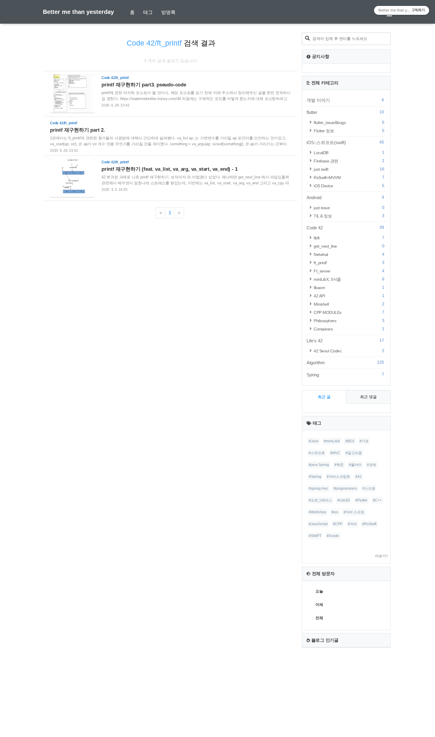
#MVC (335, 453)
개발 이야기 (345, 100)
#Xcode (333, 536)
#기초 (364, 441)
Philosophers (349, 320)
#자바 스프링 (354, 512)
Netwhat (349, 254)
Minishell (349, 304)
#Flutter (361, 500)
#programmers (345, 488)
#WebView (317, 512)
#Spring (315, 477)
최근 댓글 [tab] (368, 397)
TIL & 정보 (349, 215)
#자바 (352, 524)
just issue (349, 207)
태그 (148, 12)
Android (345, 197)
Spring (345, 374)
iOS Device (349, 185)
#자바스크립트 (338, 477)
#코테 (371, 465)
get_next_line (349, 246)
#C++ (377, 500)
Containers (349, 328)
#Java (313, 441)
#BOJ (349, 441)
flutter (345, 112)
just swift (349, 169)
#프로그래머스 (320, 500)
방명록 (168, 12)
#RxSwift (369, 524)
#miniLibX (332, 441)
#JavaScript (318, 524)
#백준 (339, 465)
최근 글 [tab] (324, 397)
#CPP (337, 524)
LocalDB (349, 152)
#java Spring (319, 465)
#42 (358, 477)
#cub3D (343, 500)
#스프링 (368, 488)
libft (349, 237)
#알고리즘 (354, 453)
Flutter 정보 (349, 130)
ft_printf (349, 262)
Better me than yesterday (78, 12)
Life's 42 (345, 340)
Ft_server (349, 270)
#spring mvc (318, 488)
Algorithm (345, 362)
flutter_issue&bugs (349, 122)
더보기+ (381, 556)
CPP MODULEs (349, 312)
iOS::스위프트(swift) (345, 142)
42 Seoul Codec (349, 350)
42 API (349, 295)
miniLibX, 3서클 (349, 279)
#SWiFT (315, 536)
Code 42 (345, 227)
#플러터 (355, 465)
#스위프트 (317, 453)
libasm (349, 287)
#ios (334, 512)
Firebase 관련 (349, 160)
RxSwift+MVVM (349, 177)
